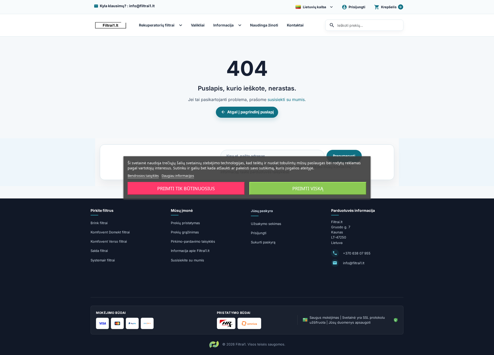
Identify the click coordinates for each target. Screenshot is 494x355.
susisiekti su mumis (286, 99)
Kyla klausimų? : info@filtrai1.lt (127, 6)
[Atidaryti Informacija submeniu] (241, 25)
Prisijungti (258, 233)
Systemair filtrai (103, 260)
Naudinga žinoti (264, 25)
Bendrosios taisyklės (143, 175)
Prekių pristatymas (185, 223)
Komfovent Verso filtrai (109, 241)
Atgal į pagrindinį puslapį (247, 112)
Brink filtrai (99, 223)
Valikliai (198, 25)
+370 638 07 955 (356, 253)
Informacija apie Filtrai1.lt (190, 251)
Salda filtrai (99, 251)
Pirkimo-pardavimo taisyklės (193, 241)
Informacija (223, 25)
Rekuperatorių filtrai (156, 25)
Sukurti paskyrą (263, 242)
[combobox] (364, 25)
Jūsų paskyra (262, 211)
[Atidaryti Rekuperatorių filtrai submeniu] (182, 25)
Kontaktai (295, 25)
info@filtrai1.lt (353, 263)
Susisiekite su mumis (187, 260)
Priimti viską (307, 188)
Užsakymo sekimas (266, 224)
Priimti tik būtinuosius (186, 188)
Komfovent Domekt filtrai (110, 232)
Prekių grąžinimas (185, 232)
